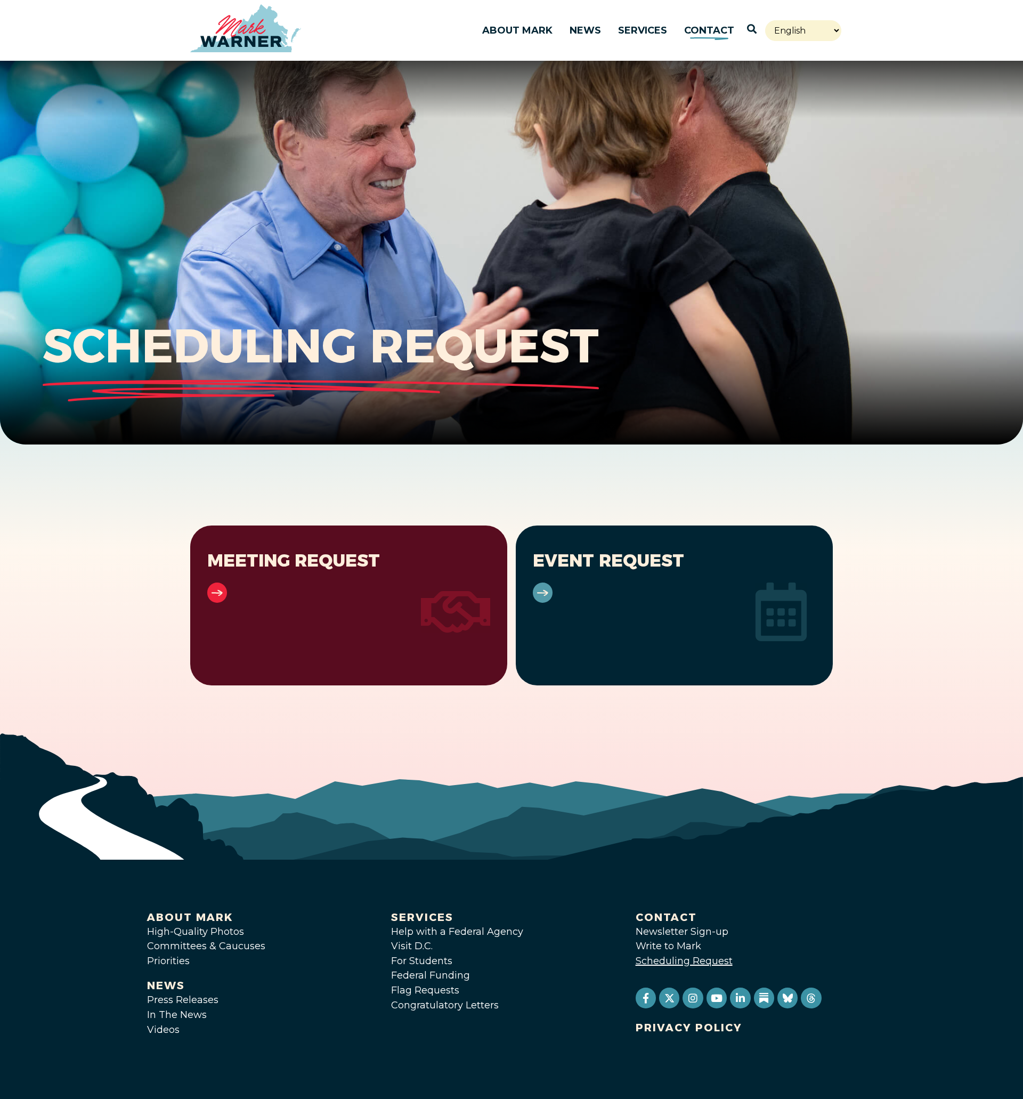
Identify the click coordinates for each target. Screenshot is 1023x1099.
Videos (163, 1030)
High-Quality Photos (195, 932)
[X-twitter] (669, 998)
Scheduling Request (684, 961)
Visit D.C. (412, 946)
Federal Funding (430, 975)
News (585, 30)
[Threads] (811, 998)
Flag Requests (425, 990)
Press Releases (182, 1000)
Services (642, 30)
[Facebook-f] (646, 998)
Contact (709, 30)
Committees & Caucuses (206, 946)
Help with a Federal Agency (457, 932)
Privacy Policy (689, 1027)
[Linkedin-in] (740, 998)
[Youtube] (717, 998)
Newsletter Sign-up (682, 932)
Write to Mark (668, 946)
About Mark (517, 30)
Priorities (168, 961)
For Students (421, 961)
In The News (177, 1015)
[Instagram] (693, 998)
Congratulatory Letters (445, 1005)
